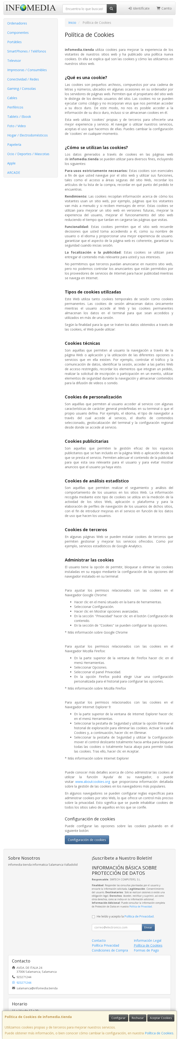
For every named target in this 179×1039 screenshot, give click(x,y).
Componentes (18, 32)
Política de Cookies (159, 1033)
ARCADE (13, 172)
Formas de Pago (146, 950)
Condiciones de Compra (110, 950)
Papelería (14, 144)
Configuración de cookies (87, 839)
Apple (11, 163)
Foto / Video (16, 126)
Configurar (118, 1018)
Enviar (148, 927)
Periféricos (15, 107)
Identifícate (141, 8)
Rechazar (138, 1018)
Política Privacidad (105, 945)
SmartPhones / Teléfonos (26, 51)
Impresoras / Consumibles (27, 70)
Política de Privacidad (140, 906)
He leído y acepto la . (125, 916)
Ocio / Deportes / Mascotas (28, 154)
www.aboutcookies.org (92, 781)
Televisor (14, 60)
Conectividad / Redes (23, 79)
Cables (12, 98)
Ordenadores (17, 23)
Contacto (99, 940)
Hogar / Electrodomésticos (27, 135)
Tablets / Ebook (19, 116)
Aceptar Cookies (161, 1018)
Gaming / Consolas (21, 88)
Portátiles (14, 42)
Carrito (166, 8)
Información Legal (147, 940)
